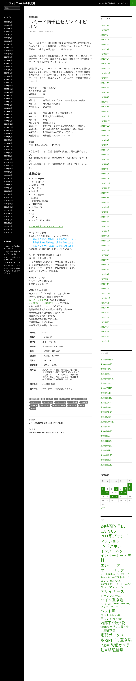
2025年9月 (105, 78)
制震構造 (105, 626)
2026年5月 (105, 40)
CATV (50, 399)
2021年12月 (106, 293)
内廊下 (106, 623)
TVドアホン (65, 399)
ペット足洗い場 (111, 615)
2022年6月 (105, 265)
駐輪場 (33, 408)
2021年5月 (105, 327)
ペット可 (84, 402)
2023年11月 (106, 183)
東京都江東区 (106, 426)
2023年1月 (105, 231)
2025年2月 (105, 111)
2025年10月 (106, 73)
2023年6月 (105, 207)
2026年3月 (105, 49)
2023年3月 (105, 221)
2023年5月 (105, 212)
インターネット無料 (79, 399)
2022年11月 (106, 241)
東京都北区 (105, 374)
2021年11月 (106, 298)
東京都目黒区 (106, 441)
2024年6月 (105, 150)
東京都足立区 (106, 465)
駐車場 (82, 405)
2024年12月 (106, 121)
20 (116, 496)
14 (121, 493)
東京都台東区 (33, 17)
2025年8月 (105, 83)
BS (43, 399)
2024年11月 (106, 126)
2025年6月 (105, 92)
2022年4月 (105, 274)
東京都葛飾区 (106, 455)
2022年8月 (105, 255)
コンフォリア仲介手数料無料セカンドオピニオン (112, 3)
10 (103, 493)
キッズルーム (107, 577)
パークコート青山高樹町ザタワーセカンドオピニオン (12, 270)
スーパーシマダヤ (37, 299)
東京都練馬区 (106, 445)
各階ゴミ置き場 (119, 626)
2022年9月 (105, 250)
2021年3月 (105, 336)
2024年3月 (105, 164)
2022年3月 (105, 279)
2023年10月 (106, 188)
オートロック (48, 402)
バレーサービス (106, 604)
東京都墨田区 (106, 393)
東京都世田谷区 (107, 359)
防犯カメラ (72, 405)
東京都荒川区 (106, 450)
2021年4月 (105, 332)
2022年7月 (105, 260)
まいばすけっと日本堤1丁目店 (43, 303)
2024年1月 (105, 174)
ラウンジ (107, 618)
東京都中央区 (106, 364)
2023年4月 (105, 217)
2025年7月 (105, 87)
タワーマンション (112, 586)
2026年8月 (105, 25)
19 (112, 496)
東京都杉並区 (106, 412)
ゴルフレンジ (106, 584)
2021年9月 (105, 308)
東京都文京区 (106, 402)
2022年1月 (105, 288)
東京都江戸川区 (107, 422)
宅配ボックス (45, 405)
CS (56, 399)
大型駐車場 (108, 630)
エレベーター (35, 402)
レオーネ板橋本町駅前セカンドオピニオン (46, 421)
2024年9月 (105, 135)
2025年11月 (106, 68)
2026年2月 (105, 54)
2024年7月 (105, 145)
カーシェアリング (121, 574)
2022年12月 (106, 236)
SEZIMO (50, 31)
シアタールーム (119, 583)
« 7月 (103, 508)
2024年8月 (105, 140)
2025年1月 (105, 116)
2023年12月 (106, 178)
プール (119, 607)
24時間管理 (35, 399)
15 (125, 493)
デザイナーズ (60, 402)
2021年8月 (105, 312)
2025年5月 (105, 97)
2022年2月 (105, 284)
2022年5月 (105, 269)
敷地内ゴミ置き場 (59, 405)
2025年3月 (105, 107)
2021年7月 (105, 317)
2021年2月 (105, 341)
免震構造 (117, 618)
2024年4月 (105, 159)
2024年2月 (105, 169)
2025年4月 (105, 102)
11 (107, 493)
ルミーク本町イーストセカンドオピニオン (46, 431)
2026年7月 (105, 30)
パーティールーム (121, 603)
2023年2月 (105, 226)
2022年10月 (106, 245)
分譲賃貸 (34, 405)
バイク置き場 (73, 402)
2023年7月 (105, 202)
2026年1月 (105, 59)
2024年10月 (106, 130)
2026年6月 (105, 35)
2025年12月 (106, 63)
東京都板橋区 (106, 417)
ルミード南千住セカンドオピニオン (46, 226)
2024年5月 (105, 154)
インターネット (113, 551)
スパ (129, 584)
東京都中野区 (106, 369)
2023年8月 (105, 198)
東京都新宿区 (106, 407)
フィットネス (108, 606)
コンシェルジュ (111, 580)
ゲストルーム (122, 577)
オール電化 (106, 574)
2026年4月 (105, 44)
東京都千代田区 (107, 378)
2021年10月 (106, 303)
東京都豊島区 (106, 460)
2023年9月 (105, 193)
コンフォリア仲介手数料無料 (19, 3)
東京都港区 (105, 436)
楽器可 (105, 645)
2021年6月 (105, 322)
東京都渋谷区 (106, 431)
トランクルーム (111, 595)
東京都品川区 (106, 388)
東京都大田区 (106, 398)
